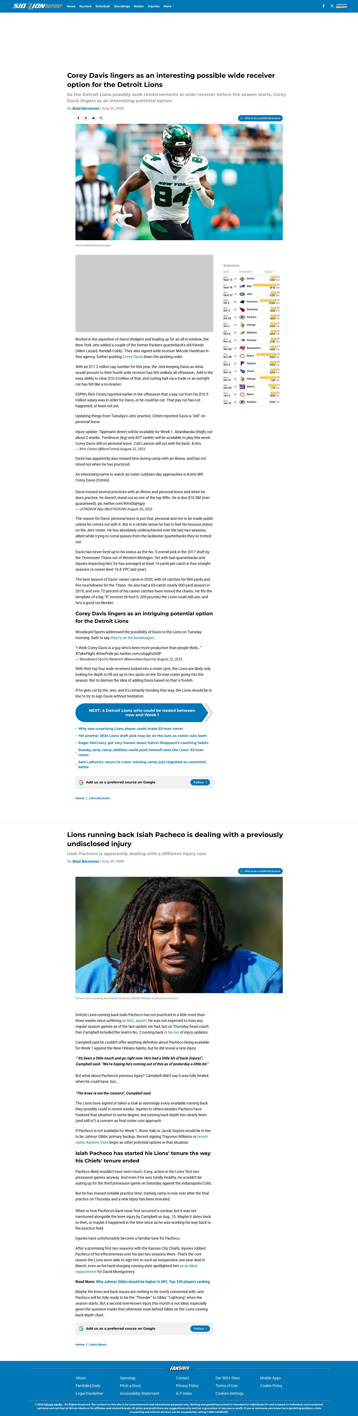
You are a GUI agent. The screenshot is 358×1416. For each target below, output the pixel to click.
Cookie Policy (271, 1385)
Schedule (103, 6)
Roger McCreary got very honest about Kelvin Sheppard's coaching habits (143, 743)
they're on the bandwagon (132, 638)
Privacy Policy (187, 1385)
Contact (182, 1378)
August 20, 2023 (139, 509)
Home (80, 798)
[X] (332, 6)
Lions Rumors (99, 798)
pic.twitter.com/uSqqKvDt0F (137, 653)
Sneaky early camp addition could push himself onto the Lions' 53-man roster (141, 752)
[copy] (101, 118)
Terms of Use (226, 1385)
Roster (139, 6)
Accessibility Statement (139, 1393)
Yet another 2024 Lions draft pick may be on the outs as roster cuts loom (142, 736)
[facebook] (324, 6)
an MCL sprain (134, 1020)
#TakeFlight (85, 653)
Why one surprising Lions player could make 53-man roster (130, 729)
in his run (172, 1032)
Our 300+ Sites (227, 1378)
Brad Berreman (86, 108)
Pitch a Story (130, 1385)
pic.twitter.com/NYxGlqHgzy (121, 503)
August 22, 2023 (132, 449)
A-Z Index (184, 1393)
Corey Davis (133, 356)
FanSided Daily (88, 1385)
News (71, 6)
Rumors (85, 6)
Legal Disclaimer (89, 1393)
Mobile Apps (270, 1378)
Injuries (153, 6)
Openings (128, 1378)
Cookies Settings (229, 1393)
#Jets (196, 443)
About (81, 1378)
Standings (122, 6)
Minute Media (53, 1404)
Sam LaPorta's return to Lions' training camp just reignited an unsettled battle (142, 764)
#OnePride (104, 653)
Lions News (97, 1344)
